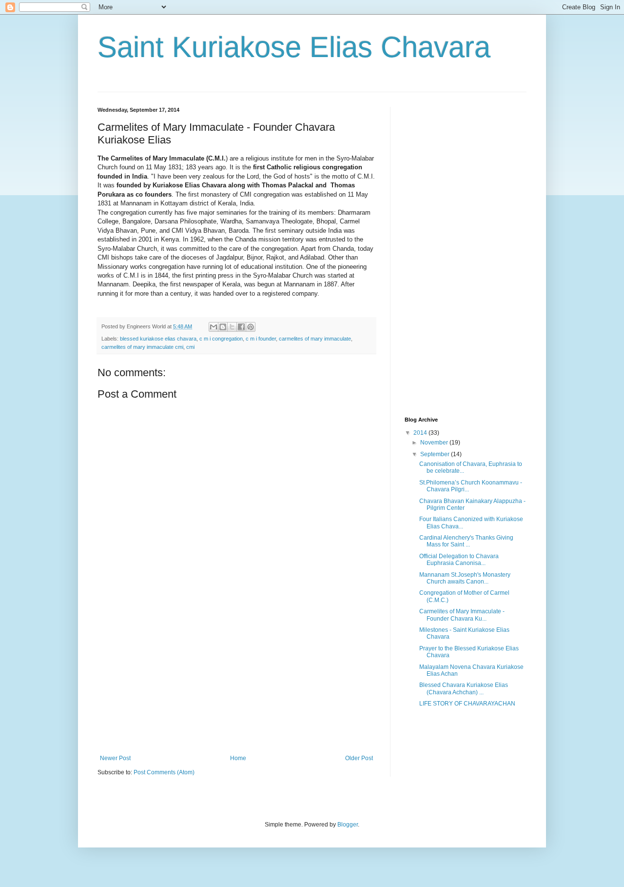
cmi (190, 347)
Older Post (359, 758)
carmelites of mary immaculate (315, 339)
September (435, 454)
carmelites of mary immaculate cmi (142, 347)
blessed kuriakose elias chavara (158, 339)
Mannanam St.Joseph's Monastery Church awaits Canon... (464, 578)
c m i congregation (221, 339)
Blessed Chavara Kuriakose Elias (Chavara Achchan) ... (463, 688)
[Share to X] (232, 327)
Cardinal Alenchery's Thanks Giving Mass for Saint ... (466, 541)
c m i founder (261, 339)
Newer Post (115, 758)
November (434, 442)
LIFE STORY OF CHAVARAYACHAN (467, 703)
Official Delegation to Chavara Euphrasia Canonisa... (459, 559)
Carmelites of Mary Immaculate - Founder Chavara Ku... (462, 615)
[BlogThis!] (223, 327)
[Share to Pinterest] (250, 327)
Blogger (347, 824)
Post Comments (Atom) (164, 772)
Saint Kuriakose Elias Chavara (294, 47)
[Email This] (213, 327)
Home (238, 758)
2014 (421, 432)
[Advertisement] (236, 682)
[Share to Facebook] (241, 327)
